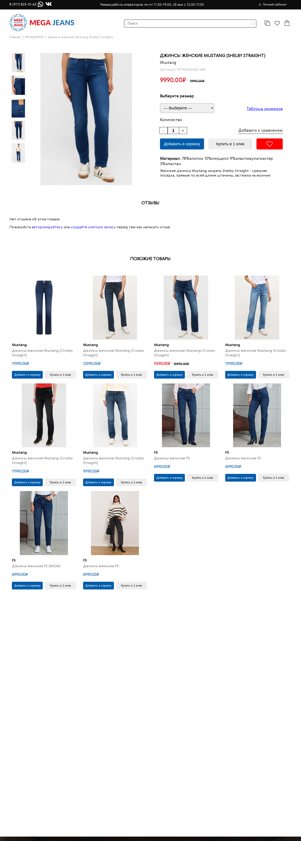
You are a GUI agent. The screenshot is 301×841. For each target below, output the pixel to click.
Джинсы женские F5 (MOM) (36, 566)
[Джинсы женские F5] (186, 415)
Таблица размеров (265, 109)
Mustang (168, 63)
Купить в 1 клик (230, 144)
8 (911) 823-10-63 (22, 4)
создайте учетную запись (93, 227)
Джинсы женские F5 (172, 458)
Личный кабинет (275, 4)
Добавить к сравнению (260, 130)
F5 (156, 453)
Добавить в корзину (182, 144)
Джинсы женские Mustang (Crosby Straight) (42, 353)
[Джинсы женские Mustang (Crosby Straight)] (44, 308)
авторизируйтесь (47, 227)
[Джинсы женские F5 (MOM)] (44, 523)
